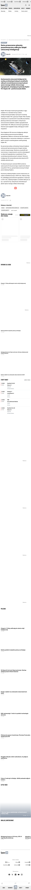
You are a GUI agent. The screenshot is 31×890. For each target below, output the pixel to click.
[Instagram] (21, 874)
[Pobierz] (26, 54)
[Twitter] (12, 874)
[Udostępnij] (29, 883)
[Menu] (29, 5)
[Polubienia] (2, 883)
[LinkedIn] (15, 874)
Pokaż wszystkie (14, 210)
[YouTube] (18, 874)
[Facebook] (9, 874)
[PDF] (10, 200)
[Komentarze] (15, 883)
